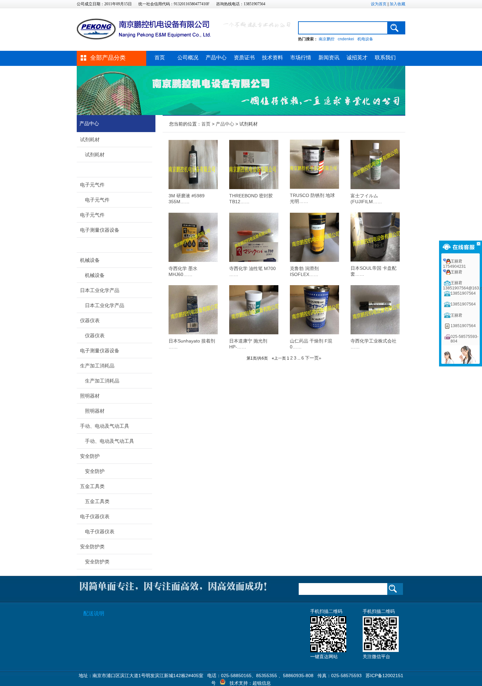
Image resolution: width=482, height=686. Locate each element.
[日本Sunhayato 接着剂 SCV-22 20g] (193, 332)
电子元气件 (92, 184)
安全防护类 (92, 546)
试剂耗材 (90, 139)
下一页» (313, 358)
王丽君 (456, 272)
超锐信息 (261, 683)
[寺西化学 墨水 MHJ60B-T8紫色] (193, 260)
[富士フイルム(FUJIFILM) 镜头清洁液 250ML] (375, 187)
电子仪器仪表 (95, 516)
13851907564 (463, 293)
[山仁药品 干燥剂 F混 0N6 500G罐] (314, 332)
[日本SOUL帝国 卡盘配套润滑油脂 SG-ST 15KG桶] (375, 260)
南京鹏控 (326, 39)
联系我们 (385, 57)
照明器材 (90, 396)
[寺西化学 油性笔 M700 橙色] (253, 260)
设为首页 (379, 4)
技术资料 (272, 57)
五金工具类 (92, 486)
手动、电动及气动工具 (104, 426)
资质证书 (244, 57)
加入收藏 (397, 4)
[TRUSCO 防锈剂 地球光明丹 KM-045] (314, 187)
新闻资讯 (328, 57)
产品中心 (216, 57)
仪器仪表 (90, 320)
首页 (159, 57)
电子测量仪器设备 (99, 230)
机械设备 (90, 260)
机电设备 (365, 39)
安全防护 (90, 456)
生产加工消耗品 (97, 365)
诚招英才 (357, 57)
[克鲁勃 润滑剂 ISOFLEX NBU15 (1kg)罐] (314, 260)
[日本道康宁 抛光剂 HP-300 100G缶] (253, 332)
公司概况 (187, 57)
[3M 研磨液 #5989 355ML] (193, 187)
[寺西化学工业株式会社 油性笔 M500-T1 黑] (375, 332)
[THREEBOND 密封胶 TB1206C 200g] (253, 187)
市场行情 (300, 57)
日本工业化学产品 (99, 290)
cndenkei (346, 39)
